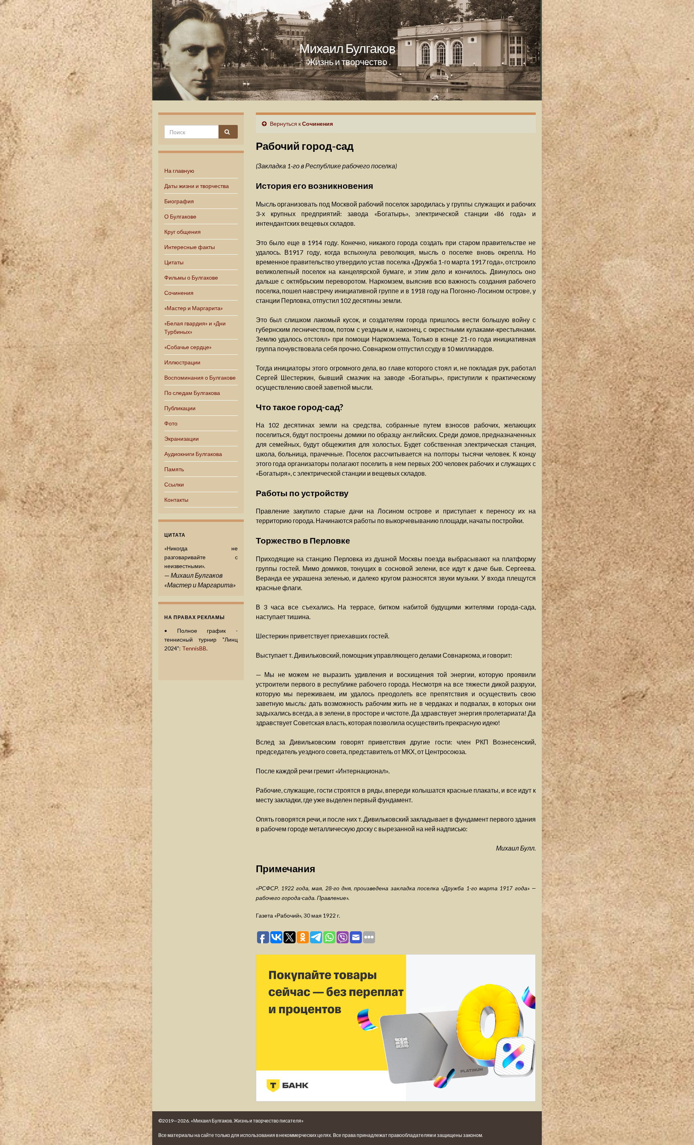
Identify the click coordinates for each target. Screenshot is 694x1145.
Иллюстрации (182, 362)
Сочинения (179, 292)
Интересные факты (189, 246)
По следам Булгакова (192, 392)
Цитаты (174, 262)
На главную (179, 170)
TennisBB (194, 648)
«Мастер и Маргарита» (193, 308)
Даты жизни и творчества (196, 185)
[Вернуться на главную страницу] (347, 50)
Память (174, 469)
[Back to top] (676, 1127)
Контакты (176, 499)
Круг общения (182, 231)
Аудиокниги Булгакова (193, 453)
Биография (179, 201)
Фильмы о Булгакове (191, 277)
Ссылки (174, 484)
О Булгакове (180, 216)
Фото (171, 423)
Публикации (180, 408)
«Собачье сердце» (188, 347)
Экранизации (181, 438)
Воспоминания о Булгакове (200, 377)
